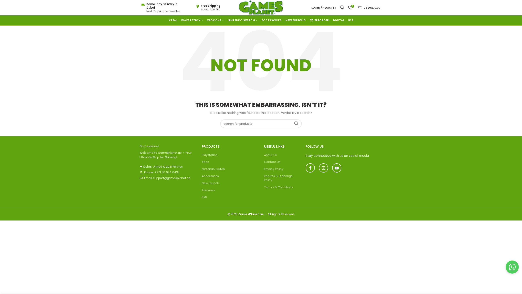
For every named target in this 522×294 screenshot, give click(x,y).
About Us (270, 155)
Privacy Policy (273, 169)
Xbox (205, 162)
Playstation (210, 155)
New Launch (210, 183)
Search (296, 123)
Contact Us (272, 162)
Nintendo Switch (213, 169)
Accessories (210, 176)
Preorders (208, 190)
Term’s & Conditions (278, 187)
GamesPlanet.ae (251, 214)
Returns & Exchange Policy (278, 178)
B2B (204, 197)
